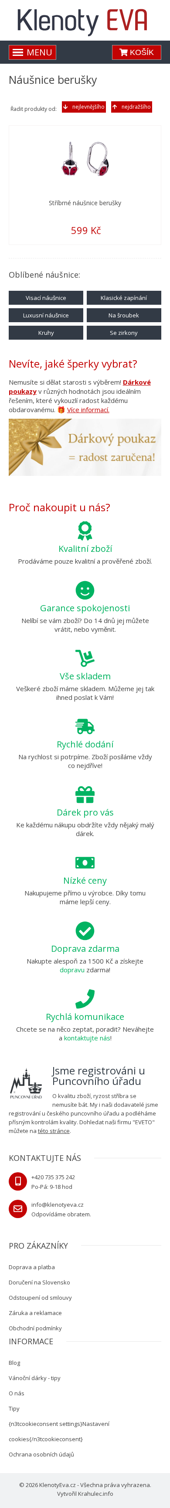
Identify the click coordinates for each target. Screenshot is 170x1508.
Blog (14, 1363)
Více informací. (88, 409)
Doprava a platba (32, 1267)
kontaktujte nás (87, 1037)
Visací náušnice (46, 298)
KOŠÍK (141, 52)
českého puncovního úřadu (83, 1113)
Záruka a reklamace (35, 1313)
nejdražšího (136, 106)
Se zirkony (124, 333)
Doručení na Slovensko (39, 1282)
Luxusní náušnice (46, 315)
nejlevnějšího (88, 106)
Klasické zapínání (124, 298)
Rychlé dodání (85, 744)
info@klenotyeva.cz (57, 1204)
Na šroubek (124, 315)
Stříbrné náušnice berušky (85, 203)
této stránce (54, 1131)
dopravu (72, 969)
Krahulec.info (95, 1494)
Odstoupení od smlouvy (40, 1297)
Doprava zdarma (85, 948)
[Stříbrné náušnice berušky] (85, 158)
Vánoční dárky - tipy (35, 1378)
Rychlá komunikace (85, 1017)
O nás (16, 1393)
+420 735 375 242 (53, 1177)
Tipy (14, 1408)
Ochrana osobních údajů (41, 1454)
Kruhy (46, 333)
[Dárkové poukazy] (85, 449)
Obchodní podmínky (35, 1328)
